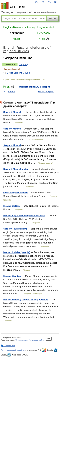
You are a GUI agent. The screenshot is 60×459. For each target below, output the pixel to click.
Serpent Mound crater (15, 169)
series (11, 91)
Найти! (52, 18)
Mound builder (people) (16, 252)
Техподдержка (22, 340)
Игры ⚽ (43, 38)
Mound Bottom (11, 206)
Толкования (16, 33)
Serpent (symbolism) (15, 228)
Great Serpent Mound (18, 72)
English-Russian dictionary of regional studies (30, 27)
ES (49, 2)
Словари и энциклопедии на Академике (28, 12)
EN (36, 2)
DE (43, 2)
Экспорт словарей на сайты (12, 350)
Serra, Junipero (46, 91)
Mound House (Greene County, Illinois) (25, 299)
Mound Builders (12, 276)
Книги (16, 38)
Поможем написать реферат (33, 86)
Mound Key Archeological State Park (24, 215)
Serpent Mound (12, 112)
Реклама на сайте (36, 340)
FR (55, 2)
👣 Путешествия (8, 345)
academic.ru (13, 5)
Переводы (43, 33)
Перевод (23, 64)
